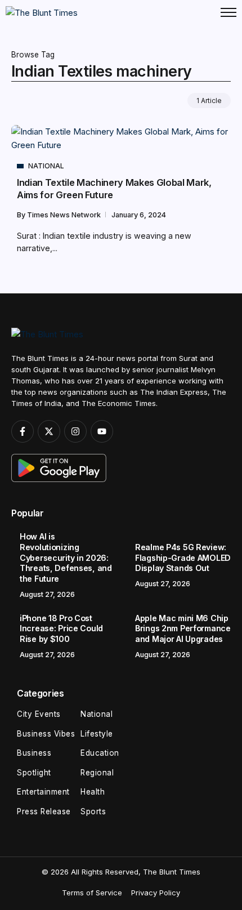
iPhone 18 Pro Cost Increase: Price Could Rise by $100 (61, 628)
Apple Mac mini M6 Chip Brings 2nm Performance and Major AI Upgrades (183, 628)
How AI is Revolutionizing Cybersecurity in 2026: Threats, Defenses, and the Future (66, 557)
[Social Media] (22, 431)
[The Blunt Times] (42, 12)
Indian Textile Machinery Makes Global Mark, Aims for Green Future (114, 188)
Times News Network (64, 215)
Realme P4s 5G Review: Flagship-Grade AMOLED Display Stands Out (183, 557)
